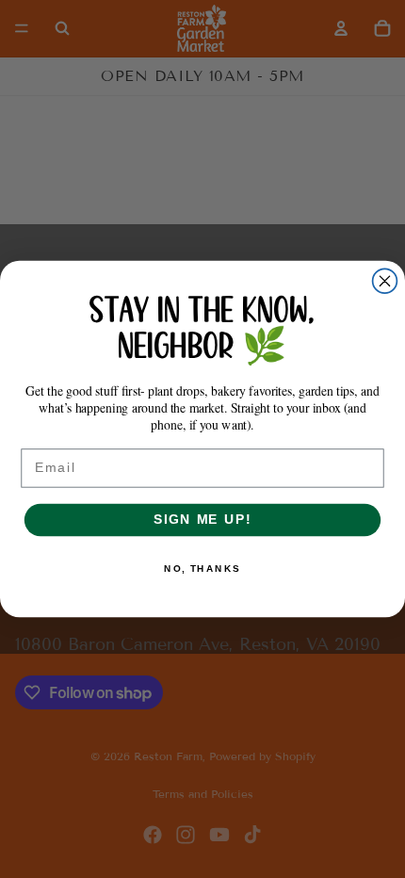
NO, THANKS (202, 568)
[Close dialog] (385, 280)
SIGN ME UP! (202, 519)
